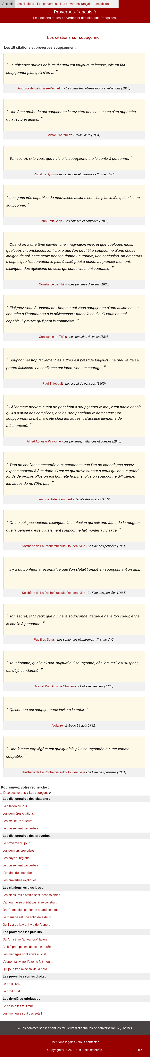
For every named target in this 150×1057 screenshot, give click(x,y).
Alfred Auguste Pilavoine (44, 441)
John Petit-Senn (51, 221)
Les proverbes (47, 3)
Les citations (25, 3)
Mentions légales (63, 1042)
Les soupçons (38, 792)
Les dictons (102, 3)
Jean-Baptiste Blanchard (55, 499)
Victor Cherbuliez (60, 135)
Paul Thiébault (52, 383)
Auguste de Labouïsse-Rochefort (40, 88)
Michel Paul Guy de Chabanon (56, 686)
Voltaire (57, 725)
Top (140, 1049)
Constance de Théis (53, 284)
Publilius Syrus (44, 174)
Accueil (7, 3)
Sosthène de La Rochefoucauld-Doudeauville (53, 546)
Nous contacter (88, 1042)
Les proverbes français (75, 3)
